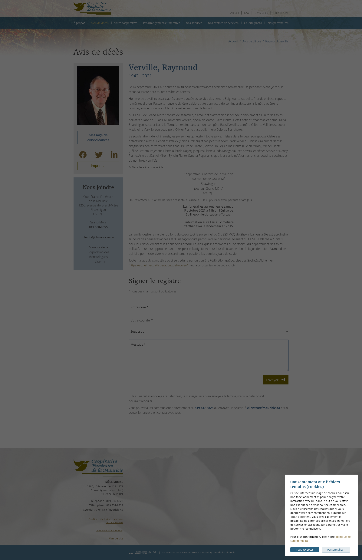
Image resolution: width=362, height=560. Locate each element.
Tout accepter (304, 549)
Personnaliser (336, 549)
